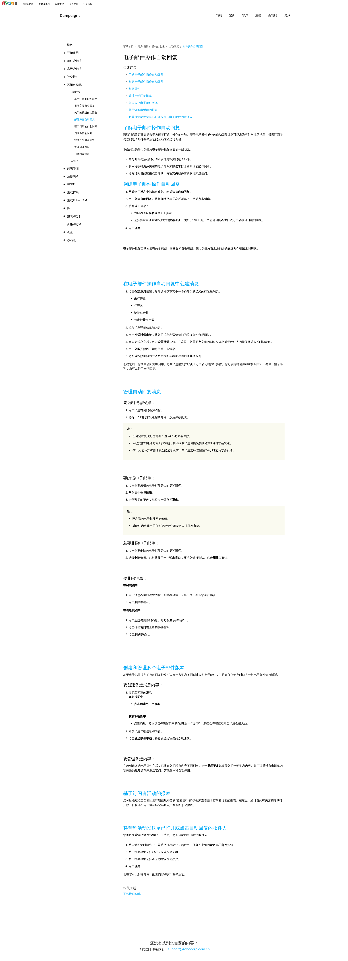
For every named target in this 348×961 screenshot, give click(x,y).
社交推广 (73, 76)
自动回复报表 (82, 153)
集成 (258, 15)
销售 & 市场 (27, 4)
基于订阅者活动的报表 (143, 110)
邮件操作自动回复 (84, 119)
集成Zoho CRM (77, 200)
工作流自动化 (132, 894)
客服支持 (59, 4)
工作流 (74, 160)
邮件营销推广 (75, 61)
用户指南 (143, 46)
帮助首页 (128, 46)
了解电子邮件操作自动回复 (146, 74)
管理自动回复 (82, 147)
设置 (70, 232)
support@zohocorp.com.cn (189, 949)
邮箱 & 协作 (44, 4)
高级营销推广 (75, 68)
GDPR (71, 184)
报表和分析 (74, 216)
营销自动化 (74, 84)
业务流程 (87, 4)
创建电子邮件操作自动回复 (146, 81)
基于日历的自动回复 (85, 126)
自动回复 (76, 92)
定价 (232, 15)
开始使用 (73, 53)
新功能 (272, 15)
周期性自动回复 (83, 133)
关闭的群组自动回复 (85, 112)
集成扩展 (73, 192)
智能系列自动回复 (84, 140)
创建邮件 (134, 88)
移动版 (71, 240)
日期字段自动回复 (84, 105)
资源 (287, 15)
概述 (70, 45)
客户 (245, 15)
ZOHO (9, 5)
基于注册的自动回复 (85, 98)
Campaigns (70, 15)
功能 (219, 15)
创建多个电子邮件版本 (143, 103)
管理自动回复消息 (140, 95)
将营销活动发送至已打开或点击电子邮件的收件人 (160, 117)
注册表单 (73, 176)
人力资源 (73, 4)
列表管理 (73, 168)
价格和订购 (74, 224)
